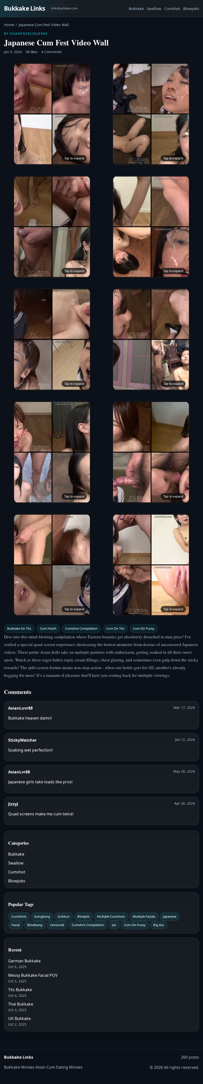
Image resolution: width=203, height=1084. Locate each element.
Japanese (169, 916)
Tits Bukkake (20, 989)
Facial (15, 925)
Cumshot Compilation (81, 628)
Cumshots (18, 916)
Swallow (154, 8)
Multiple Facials (144, 916)
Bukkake (136, 8)
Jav (114, 925)
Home (9, 24)
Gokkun (64, 916)
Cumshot (172, 8)
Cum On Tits (115, 628)
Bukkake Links (24, 8)
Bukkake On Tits (19, 628)
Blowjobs (191, 8)
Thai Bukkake (20, 1004)
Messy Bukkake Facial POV (33, 975)
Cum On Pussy (143, 628)
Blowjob (83, 916)
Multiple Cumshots (111, 916)
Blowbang (34, 925)
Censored (57, 925)
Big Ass (158, 925)
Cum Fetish (48, 628)
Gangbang (42, 916)
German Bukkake (24, 961)
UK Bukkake (19, 1018)
